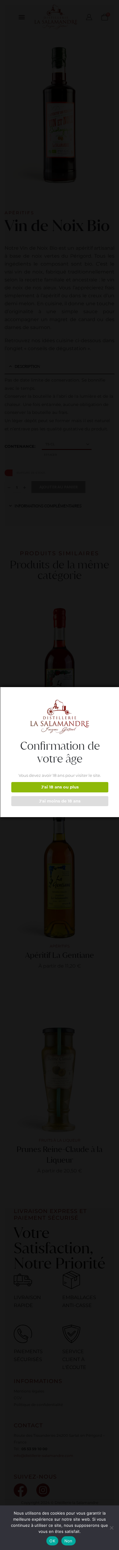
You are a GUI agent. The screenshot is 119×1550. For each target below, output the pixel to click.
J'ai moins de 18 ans (60, 801)
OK (52, 1540)
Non (68, 1540)
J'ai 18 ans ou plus (60, 786)
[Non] (111, 1528)
